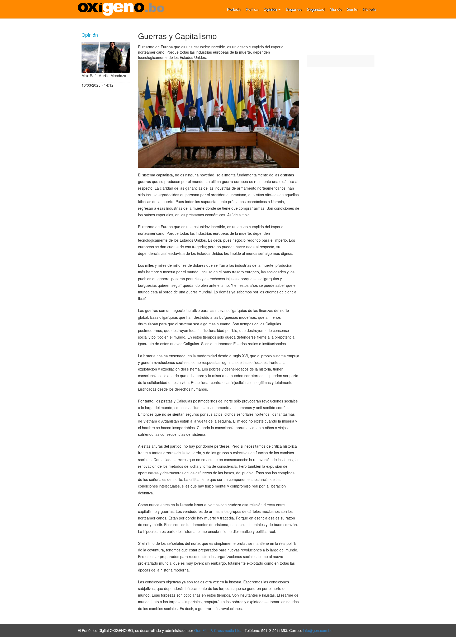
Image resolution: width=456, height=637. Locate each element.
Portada (233, 9)
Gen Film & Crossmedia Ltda (218, 630)
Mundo (335, 9)
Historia (369, 9)
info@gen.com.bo (317, 630)
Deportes (294, 9)
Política (252, 9)
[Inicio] (123, 9)
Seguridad (315, 9)
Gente (352, 9)
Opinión (271, 9)
